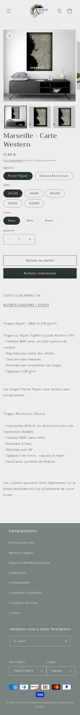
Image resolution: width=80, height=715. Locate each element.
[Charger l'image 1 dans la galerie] (15, 117)
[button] (9, 11)
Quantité (9, 230)
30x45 (34, 193)
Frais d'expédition (13, 160)
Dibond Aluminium (54, 176)
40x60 (55, 193)
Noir (32, 222)
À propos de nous (22, 543)
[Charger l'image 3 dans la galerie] (64, 117)
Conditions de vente (23, 603)
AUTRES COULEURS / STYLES (26, 305)
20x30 (13, 193)
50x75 (13, 203)
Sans (11, 220)
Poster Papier (18, 176)
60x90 (34, 203)
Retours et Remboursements (29, 563)
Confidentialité (19, 583)
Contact (14, 613)
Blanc (51, 222)
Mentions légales (21, 553)
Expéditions (17, 573)
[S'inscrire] (65, 641)
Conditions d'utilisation (25, 593)
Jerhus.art (22, 702)
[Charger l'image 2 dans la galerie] (40, 117)
